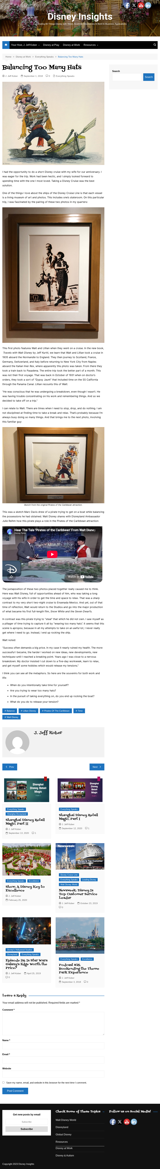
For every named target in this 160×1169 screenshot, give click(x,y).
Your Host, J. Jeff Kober (24, 45)
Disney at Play (51, 45)
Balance (11, 710)
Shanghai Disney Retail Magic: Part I (78, 817)
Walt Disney (12, 717)
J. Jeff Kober (11, 76)
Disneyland (12, 954)
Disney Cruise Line (69, 875)
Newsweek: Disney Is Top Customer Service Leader (78, 894)
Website (6, 1068)
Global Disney (63, 1134)
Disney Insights (80, 16)
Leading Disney (89, 880)
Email (6, 1054)
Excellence (34, 881)
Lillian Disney (29, 710)
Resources (90, 45)
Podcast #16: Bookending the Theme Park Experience (79, 969)
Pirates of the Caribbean (57, 710)
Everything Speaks (65, 76)
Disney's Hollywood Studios (19, 950)
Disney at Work (71, 45)
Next (95, 767)
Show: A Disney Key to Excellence (25, 889)
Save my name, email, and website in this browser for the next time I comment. (46, 1082)
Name (6, 1040)
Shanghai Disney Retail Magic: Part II (25, 822)
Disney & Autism (65, 1155)
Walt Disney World (68, 884)
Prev (11, 767)
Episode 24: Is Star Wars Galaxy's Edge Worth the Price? (27, 964)
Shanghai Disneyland (16, 814)
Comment (8, 1009)
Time (80, 710)
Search (116, 71)
